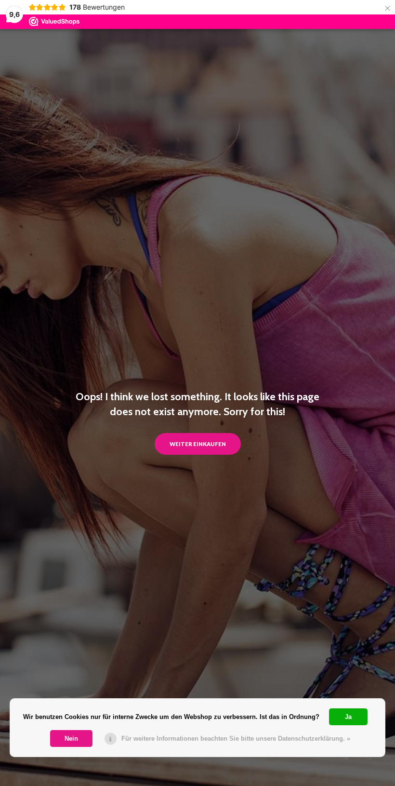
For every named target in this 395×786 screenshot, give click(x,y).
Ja (348, 716)
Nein (71, 738)
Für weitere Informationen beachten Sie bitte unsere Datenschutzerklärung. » (235, 738)
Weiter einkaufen (198, 444)
